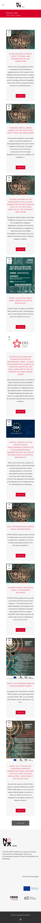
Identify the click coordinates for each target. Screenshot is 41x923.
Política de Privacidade (30, 876)
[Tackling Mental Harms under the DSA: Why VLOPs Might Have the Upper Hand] (20, 113)
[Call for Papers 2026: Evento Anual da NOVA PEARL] (20, 512)
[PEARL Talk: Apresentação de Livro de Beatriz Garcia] (20, 658)
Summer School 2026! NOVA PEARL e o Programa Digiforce (20, 590)
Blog (12, 15)
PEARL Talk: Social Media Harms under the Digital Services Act (20, 300)
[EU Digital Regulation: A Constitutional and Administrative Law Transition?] (20, 39)
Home (8, 15)
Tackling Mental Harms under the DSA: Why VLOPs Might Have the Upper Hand (20, 130)
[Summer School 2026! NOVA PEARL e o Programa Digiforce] (20, 573)
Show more (20, 823)
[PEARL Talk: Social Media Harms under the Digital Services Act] (20, 275)
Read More (20, 96)
